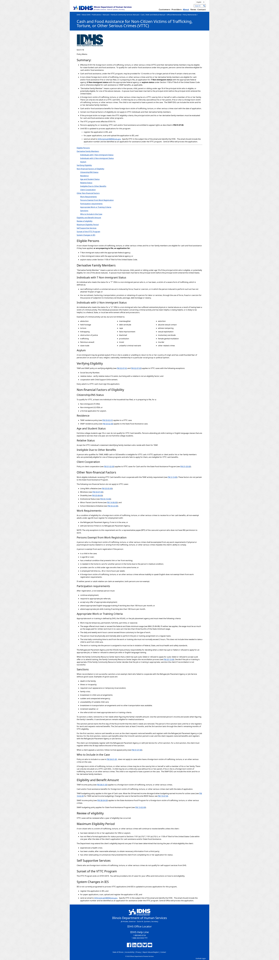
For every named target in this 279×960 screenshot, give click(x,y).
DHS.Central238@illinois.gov (109, 139)
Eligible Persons (83, 148)
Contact (201, 9)
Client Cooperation (88, 189)
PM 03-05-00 (107, 488)
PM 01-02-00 (109, 466)
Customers (164, 9)
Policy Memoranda (189, 15)
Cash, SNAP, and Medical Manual (153, 15)
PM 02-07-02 (122, 368)
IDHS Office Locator (139, 926)
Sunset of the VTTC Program (88, 231)
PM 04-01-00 (112, 759)
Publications (96, 15)
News (193, 9)
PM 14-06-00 (112, 502)
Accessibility (129, 952)
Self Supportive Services (86, 228)
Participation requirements (91, 203)
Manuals (106, 15)
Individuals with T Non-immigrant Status (96, 155)
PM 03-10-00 (105, 499)
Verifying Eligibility (84, 165)
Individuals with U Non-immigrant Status (97, 158)
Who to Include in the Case (91, 214)
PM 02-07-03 (136, 368)
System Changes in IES (86, 235)
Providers (177, 9)
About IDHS (86, 15)
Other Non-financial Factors (88, 193)
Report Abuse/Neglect (151, 952)
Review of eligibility (84, 221)
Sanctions (84, 210)
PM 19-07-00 (163, 796)
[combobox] (200, 2)
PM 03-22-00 (112, 506)
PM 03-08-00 (97, 495)
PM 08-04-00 (102, 800)
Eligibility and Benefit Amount (89, 217)
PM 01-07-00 (137, 750)
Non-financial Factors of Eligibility (90, 169)
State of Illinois (118, 952)
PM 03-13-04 (169, 659)
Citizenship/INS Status (89, 172)
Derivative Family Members (88, 151)
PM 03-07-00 (97, 492)
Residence (84, 176)
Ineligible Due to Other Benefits (93, 186)
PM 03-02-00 (108, 424)
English (199, 2)
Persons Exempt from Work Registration (97, 200)
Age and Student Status (90, 179)
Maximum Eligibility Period (88, 224)
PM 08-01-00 (102, 785)
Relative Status (86, 183)
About (186, 9)
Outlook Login (201, 958)
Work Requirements (88, 196)
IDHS (78, 15)
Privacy (138, 952)
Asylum (83, 162)
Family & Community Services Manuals (125, 15)
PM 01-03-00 (185, 466)
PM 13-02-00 (140, 807)
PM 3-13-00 (172, 477)
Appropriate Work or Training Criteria (95, 207)
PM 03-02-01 (107, 420)
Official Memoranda (174, 15)
